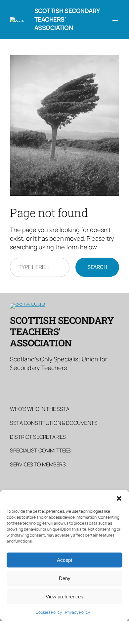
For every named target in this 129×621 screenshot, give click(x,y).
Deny (64, 578)
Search (97, 267)
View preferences (64, 596)
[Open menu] (115, 19)
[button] (119, 498)
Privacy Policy (77, 612)
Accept (64, 560)
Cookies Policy (49, 612)
